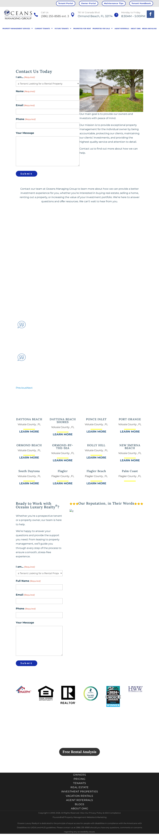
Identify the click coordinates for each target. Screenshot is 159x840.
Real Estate (79, 787)
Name (25, 91)
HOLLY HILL (96, 445)
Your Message (25, 132)
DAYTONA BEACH (29, 419)
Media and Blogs (149, 28)
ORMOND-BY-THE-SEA (62, 446)
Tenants (79, 783)
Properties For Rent (82, 28)
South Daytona (29, 471)
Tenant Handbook (141, 3)
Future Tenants (62, 28)
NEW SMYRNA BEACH (129, 446)
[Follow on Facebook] (150, 14)
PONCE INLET (96, 419)
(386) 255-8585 (32, 226)
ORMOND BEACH (29, 445)
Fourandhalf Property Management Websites (74, 817)
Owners (79, 774)
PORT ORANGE (130, 419)
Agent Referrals (122, 28)
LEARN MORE (29, 431)
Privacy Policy (95, 813)
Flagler (63, 471)
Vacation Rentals (79, 795)
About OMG (136, 28)
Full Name (28, 580)
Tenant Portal (65, 3)
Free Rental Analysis (79, 752)
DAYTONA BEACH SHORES (63, 420)
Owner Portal (88, 3)
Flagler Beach (96, 471)
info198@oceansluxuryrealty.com (87, 226)
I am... (25, 77)
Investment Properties (79, 791)
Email (25, 105)
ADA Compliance (112, 813)
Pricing (79, 778)
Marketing (102, 817)
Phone (25, 119)
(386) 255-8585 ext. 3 (55, 16)
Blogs (79, 804)
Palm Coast (130, 471)
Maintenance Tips (113, 3)
